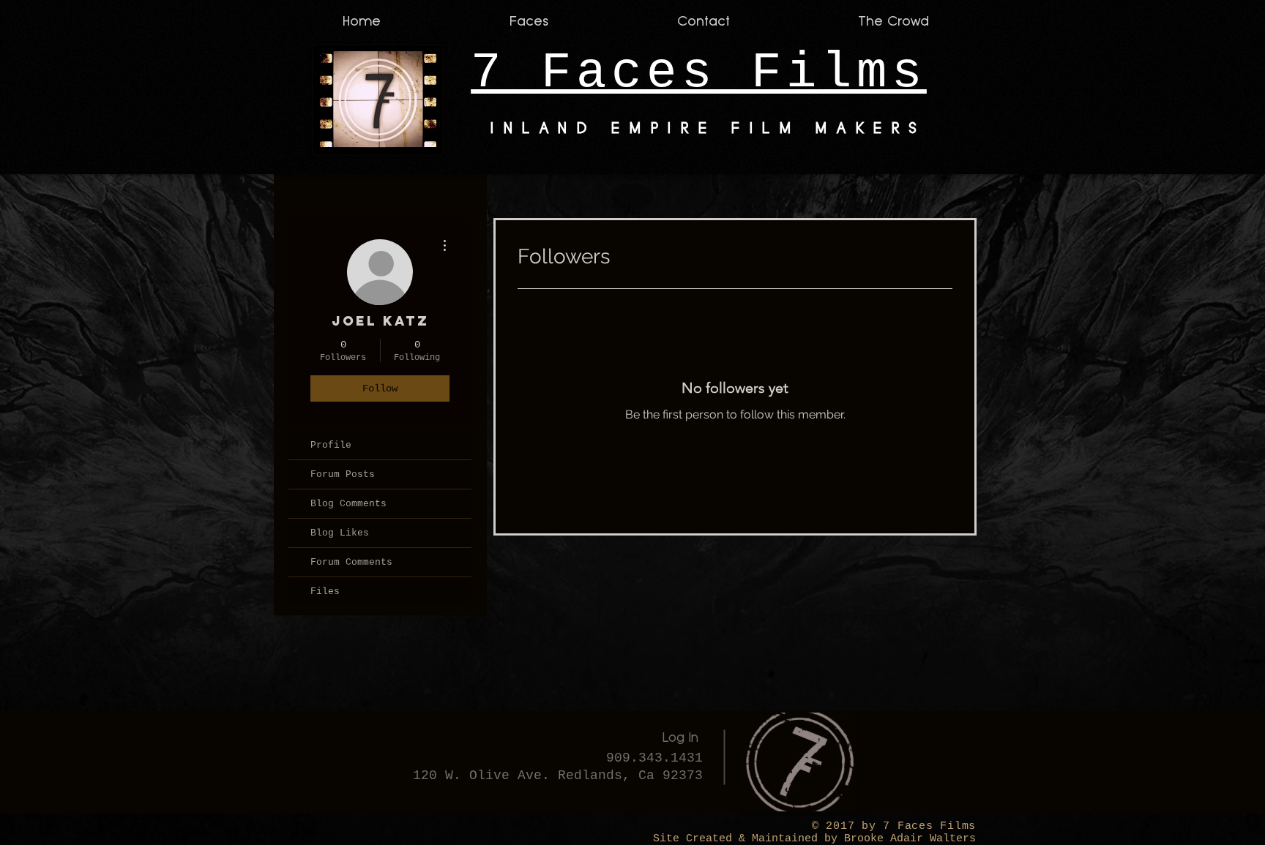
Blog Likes (339, 532)
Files (325, 591)
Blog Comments (348, 503)
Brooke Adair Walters (906, 839)
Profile (330, 445)
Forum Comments (351, 562)
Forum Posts (342, 474)
